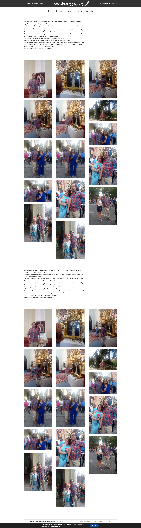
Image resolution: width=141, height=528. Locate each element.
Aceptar (94, 525)
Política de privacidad (84, 522)
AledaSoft (60, 522)
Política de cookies (97, 522)
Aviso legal (107, 522)
